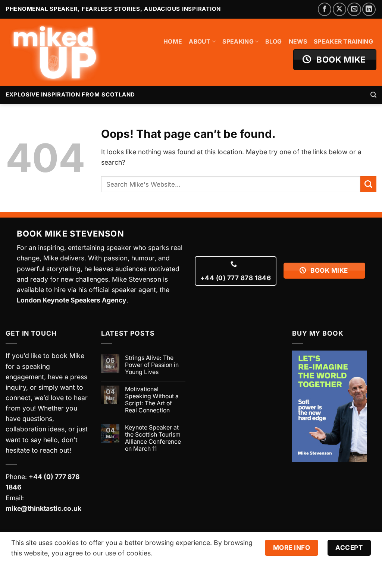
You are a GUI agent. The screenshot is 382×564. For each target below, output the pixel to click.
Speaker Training (343, 41)
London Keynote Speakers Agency (71, 300)
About (200, 41)
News (298, 41)
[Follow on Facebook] (324, 9)
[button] (373, 95)
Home (172, 41)
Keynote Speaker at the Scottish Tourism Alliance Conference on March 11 (153, 438)
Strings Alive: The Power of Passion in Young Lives (152, 365)
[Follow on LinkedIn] (369, 9)
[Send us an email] (354, 9)
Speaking (238, 41)
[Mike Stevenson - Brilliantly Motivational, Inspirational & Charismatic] (54, 52)
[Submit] (368, 184)
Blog (273, 41)
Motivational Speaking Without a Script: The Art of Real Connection (152, 400)
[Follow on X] (339, 9)
